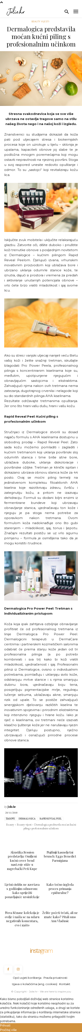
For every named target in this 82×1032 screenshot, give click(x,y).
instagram (41, 950)
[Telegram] (50, 837)
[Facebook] (12, 837)
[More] (70, 837)
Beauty (10, 824)
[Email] (41, 837)
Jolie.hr (12, 806)
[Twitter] (21, 837)
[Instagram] (18, 969)
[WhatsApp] (31, 837)
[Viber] (60, 837)
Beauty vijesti (40, 21)
